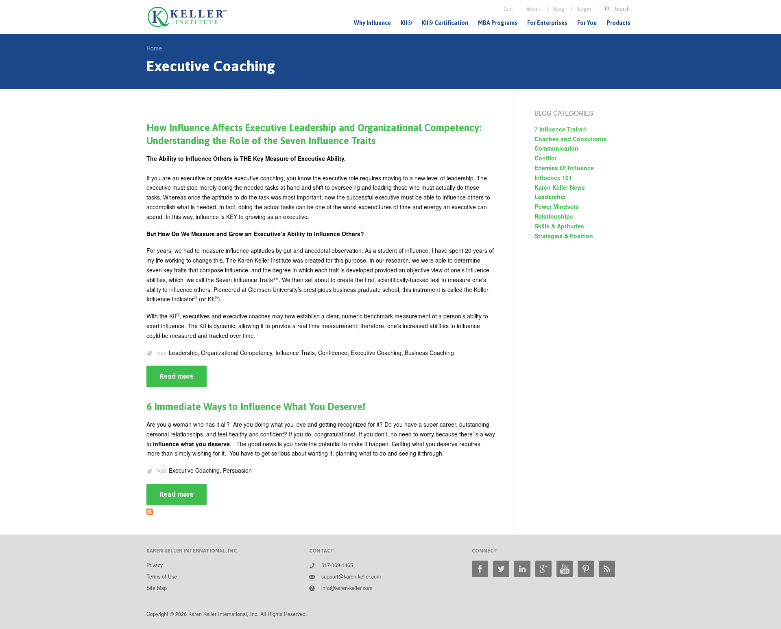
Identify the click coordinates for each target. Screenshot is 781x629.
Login (584, 9)
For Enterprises (547, 23)
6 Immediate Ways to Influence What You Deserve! (255, 406)
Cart (508, 9)
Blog (559, 9)
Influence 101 (553, 177)
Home (154, 48)
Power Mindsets (556, 206)
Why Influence (372, 23)
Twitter (501, 569)
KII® (406, 23)
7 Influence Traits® (560, 129)
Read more (183, 379)
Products (618, 23)
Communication (556, 148)
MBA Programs (497, 23)
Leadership (550, 197)
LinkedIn (522, 569)
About (533, 9)
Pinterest (586, 569)
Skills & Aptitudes (559, 226)
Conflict (545, 158)
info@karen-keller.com (346, 588)
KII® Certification (445, 23)
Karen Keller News (559, 187)
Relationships (553, 216)
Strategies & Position (563, 236)
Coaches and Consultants (570, 139)
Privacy (154, 565)
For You (587, 23)
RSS (607, 569)
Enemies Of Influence (564, 168)
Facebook (480, 569)
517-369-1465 (337, 565)
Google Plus (543, 569)
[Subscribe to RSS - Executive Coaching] (149, 510)
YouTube (564, 569)
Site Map (156, 588)
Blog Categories (563, 112)
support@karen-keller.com (351, 576)
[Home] (187, 17)
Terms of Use (161, 576)
